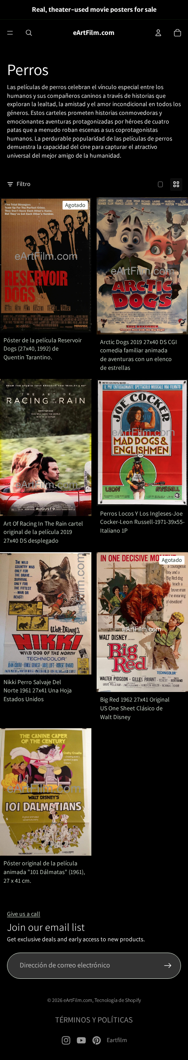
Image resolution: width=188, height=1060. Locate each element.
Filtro (24, 184)
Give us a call (23, 914)
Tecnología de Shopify (117, 1000)
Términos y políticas (94, 1020)
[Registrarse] (168, 966)
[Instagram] (66, 1040)
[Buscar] (28, 32)
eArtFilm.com (77, 1000)
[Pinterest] (96, 1040)
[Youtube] (81, 1040)
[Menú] (10, 33)
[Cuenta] (158, 32)
